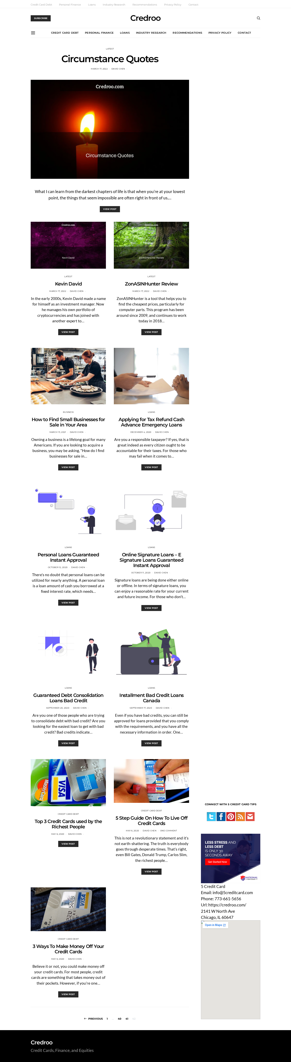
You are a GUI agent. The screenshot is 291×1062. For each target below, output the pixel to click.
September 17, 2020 (141, 708)
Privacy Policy (172, 4)
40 (119, 1018)
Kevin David (68, 284)
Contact (193, 4)
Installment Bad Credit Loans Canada (151, 697)
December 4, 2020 (140, 432)
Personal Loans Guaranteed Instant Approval (68, 557)
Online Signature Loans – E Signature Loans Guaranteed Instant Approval (151, 560)
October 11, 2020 (140, 572)
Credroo (145, 18)
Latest (110, 49)
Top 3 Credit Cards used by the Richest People (68, 824)
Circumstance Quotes (109, 59)
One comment (168, 830)
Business (68, 412)
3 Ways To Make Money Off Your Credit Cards (68, 948)
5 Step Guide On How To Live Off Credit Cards (151, 820)
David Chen (118, 69)
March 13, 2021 (57, 432)
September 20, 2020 (57, 708)
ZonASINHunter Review (151, 284)
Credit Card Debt (41, 4)
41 (127, 1018)
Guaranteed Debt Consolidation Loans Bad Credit (68, 697)
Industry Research (114, 4)
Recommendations (144, 4)
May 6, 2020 (57, 834)
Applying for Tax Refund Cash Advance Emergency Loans (151, 422)
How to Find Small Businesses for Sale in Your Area (68, 422)
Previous (95, 1018)
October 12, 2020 (58, 567)
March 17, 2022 (99, 69)
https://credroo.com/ (227, 904)
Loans (92, 4)
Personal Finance (70, 4)
